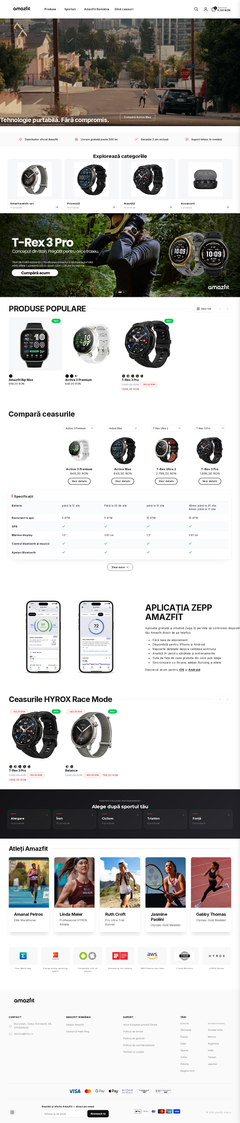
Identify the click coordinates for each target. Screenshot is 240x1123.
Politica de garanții (133, 1038)
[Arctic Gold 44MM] (128, 376)
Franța (184, 1036)
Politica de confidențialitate (138, 1045)
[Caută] (196, 9)
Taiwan (212, 1057)
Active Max (122, 469)
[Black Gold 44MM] (142, 376)
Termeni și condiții (133, 1051)
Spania (184, 1050)
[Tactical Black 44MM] (123, 376)
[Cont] (206, 9)
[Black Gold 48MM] (137, 376)
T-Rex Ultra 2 (166, 469)
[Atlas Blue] (72, 376)
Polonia (184, 1064)
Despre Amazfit (75, 1024)
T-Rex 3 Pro (130, 380)
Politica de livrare (133, 1031)
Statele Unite (215, 1030)
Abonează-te (98, 1113)
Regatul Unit (187, 1070)
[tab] (116, 292)
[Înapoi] (220, 308)
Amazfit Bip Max (21, 380)
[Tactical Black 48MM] (133, 376)
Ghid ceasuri (124, 9)
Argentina (213, 1043)
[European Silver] (11, 376)
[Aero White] (76, 376)
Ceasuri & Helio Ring (77, 1031)
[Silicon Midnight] (72, 767)
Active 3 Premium (78, 380)
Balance (71, 770)
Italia (183, 1043)
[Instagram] (12, 1112)
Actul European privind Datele (140, 1024)
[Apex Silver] (67, 376)
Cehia (183, 1057)
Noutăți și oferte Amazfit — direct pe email (68, 1106)
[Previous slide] (6, 255)
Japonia (212, 1064)
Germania (186, 1030)
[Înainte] (227, 308)
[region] (120, 524)
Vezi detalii (79, 481)
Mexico (212, 1036)
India (210, 1050)
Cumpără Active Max (137, 117)
